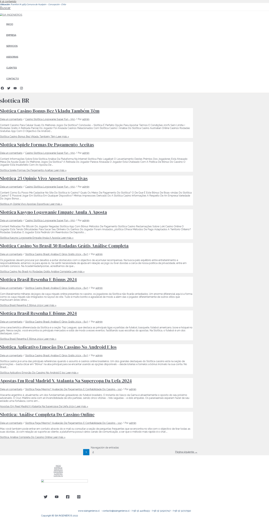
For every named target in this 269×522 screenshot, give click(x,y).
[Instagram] (21, 89)
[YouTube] (15, 89)
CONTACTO (12, 78)
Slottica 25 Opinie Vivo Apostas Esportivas (44, 178)
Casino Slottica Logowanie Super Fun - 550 (50, 119)
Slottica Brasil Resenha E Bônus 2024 (38, 279)
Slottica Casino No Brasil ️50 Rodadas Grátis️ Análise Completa (64, 245)
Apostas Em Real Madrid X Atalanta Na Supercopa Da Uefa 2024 (66, 381)
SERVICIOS (12, 46)
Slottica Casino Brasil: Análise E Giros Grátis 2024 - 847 (56, 254)
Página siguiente (186, 451)
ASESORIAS (12, 57)
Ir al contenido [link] (8, 1)
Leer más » (34, 136)
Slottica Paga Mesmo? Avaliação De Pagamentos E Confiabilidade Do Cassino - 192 (73, 389)
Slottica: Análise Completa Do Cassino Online (47, 414)
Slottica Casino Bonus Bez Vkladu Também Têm (49, 111)
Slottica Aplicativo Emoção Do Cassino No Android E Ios (58, 347)
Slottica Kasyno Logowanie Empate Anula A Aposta (53, 212)
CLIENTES (11, 68)
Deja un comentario (11, 119)
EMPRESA (11, 35)
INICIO (9, 24)
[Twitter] (8, 89)
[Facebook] (2, 89)
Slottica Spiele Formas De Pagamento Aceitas (47, 144)
